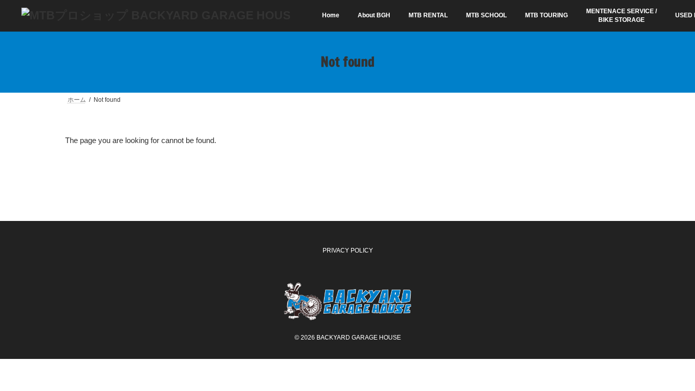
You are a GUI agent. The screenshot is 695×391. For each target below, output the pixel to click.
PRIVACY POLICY (348, 250)
